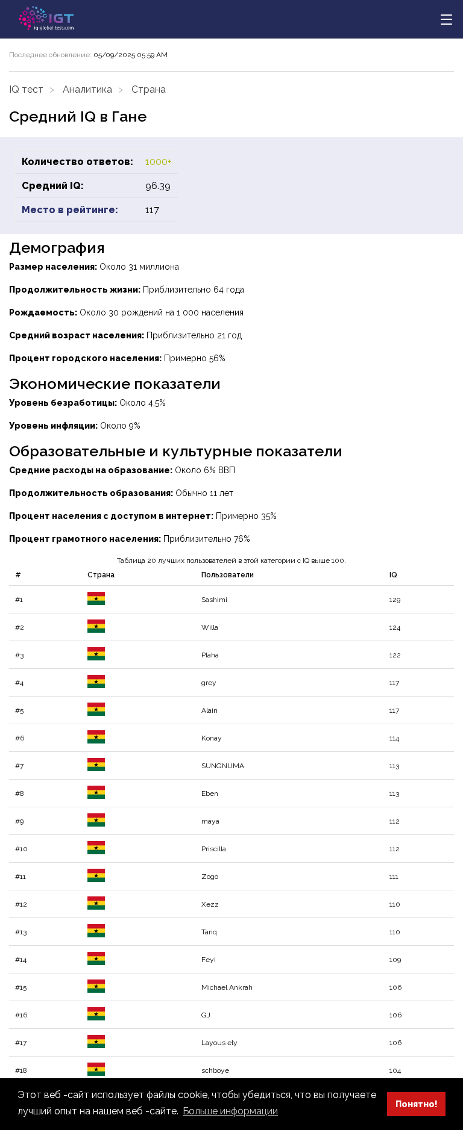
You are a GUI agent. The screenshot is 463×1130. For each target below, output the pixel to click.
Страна (148, 89)
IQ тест (26, 89)
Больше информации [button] (230, 1111)
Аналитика (87, 89)
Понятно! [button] (416, 1104)
